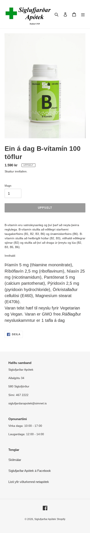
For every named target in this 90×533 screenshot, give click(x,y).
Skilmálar (14, 460)
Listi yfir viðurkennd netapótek (28, 482)
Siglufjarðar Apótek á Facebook (29, 470)
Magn (8, 185)
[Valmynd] (82, 14)
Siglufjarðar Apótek (45, 519)
